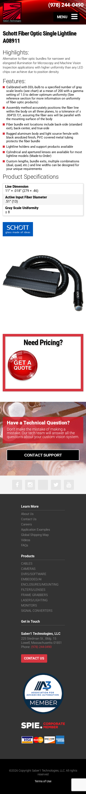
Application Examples (35, 529)
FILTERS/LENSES (33, 590)
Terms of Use (43, 781)
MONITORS (29, 605)
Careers (26, 524)
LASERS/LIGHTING (34, 600)
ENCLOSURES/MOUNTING (39, 584)
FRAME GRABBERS (34, 595)
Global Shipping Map (35, 535)
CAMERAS (28, 569)
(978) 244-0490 (41, 647)
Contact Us (29, 519)
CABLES (26, 563)
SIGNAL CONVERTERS (36, 611)
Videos (25, 540)
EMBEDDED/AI (31, 579)
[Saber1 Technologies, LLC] (12, 12)
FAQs (24, 545)
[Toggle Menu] (66, 17)
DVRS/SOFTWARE (33, 574)
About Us (27, 514)
